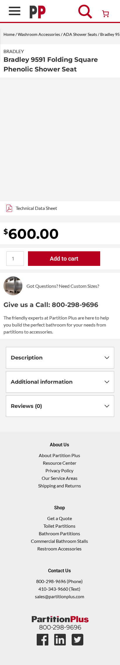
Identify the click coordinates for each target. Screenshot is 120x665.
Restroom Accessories (59, 548)
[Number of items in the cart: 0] (105, 13)
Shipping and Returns (59, 485)
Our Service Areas (59, 478)
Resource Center (59, 463)
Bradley (13, 51)
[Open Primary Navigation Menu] (14, 11)
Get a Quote (59, 518)
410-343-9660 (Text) (59, 589)
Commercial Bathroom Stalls (59, 541)
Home (9, 34)
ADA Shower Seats (80, 34)
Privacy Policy (59, 470)
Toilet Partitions (59, 526)
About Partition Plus (59, 455)
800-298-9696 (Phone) (59, 581)
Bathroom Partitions (59, 533)
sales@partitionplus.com (59, 596)
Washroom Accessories (39, 34)
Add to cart (64, 258)
